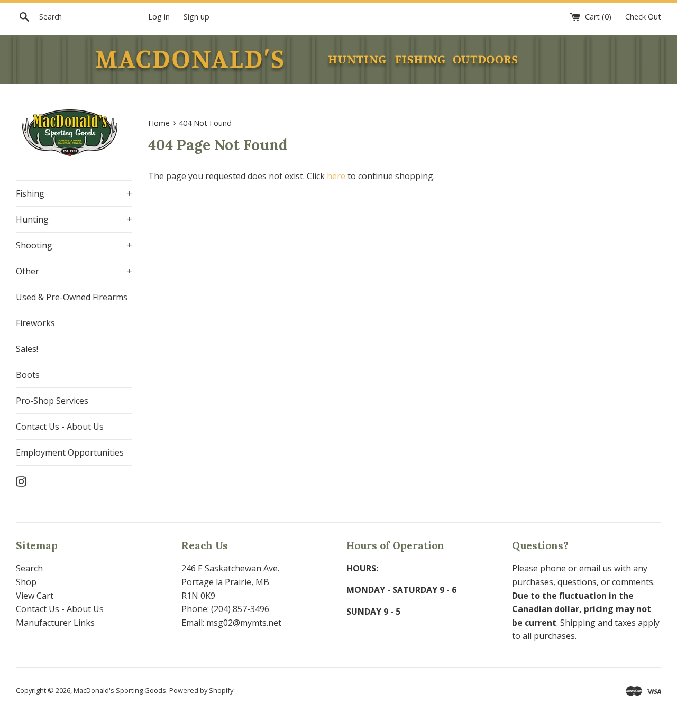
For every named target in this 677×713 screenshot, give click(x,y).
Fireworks (35, 323)
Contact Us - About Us (60, 426)
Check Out (643, 17)
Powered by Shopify (201, 690)
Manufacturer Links (55, 622)
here (336, 176)
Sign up (196, 17)
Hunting (74, 219)
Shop (26, 582)
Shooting (74, 245)
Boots (28, 375)
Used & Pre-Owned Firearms (71, 297)
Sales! (27, 349)
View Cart (34, 595)
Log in (159, 17)
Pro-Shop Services (52, 400)
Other (74, 271)
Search (29, 568)
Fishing (74, 193)
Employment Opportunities (70, 452)
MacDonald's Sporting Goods (120, 690)
